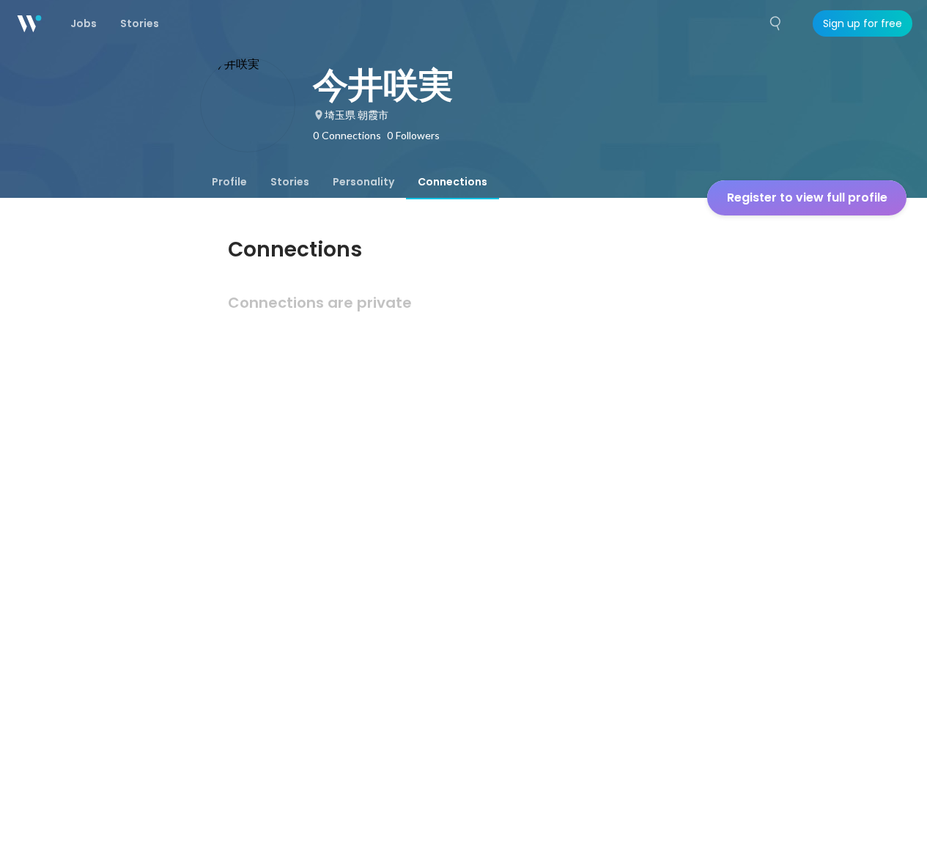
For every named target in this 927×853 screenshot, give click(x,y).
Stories (289, 181)
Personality (363, 181)
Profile (229, 181)
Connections (452, 181)
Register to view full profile (807, 197)
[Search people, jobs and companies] (776, 23)
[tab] (229, 181)
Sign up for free (862, 23)
